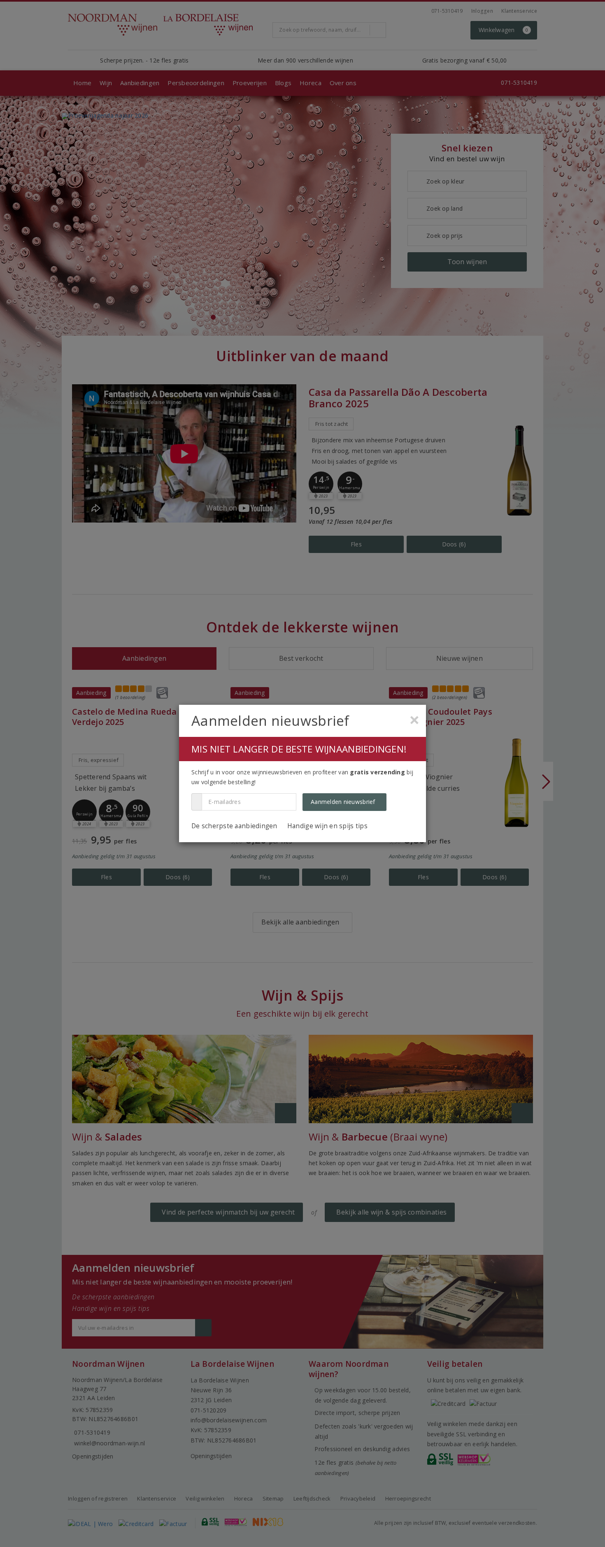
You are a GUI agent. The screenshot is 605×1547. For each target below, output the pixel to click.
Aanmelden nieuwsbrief (343, 802)
